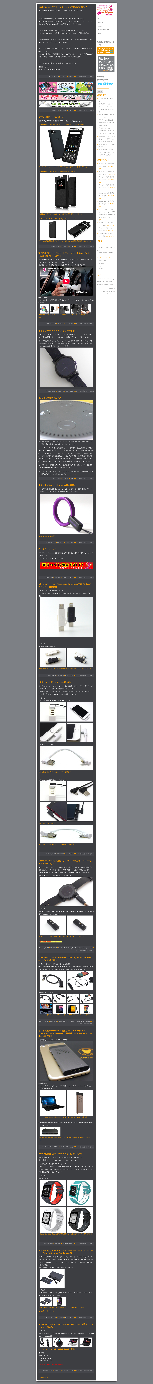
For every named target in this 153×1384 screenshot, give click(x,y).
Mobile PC (65, 1371)
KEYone (71, 246)
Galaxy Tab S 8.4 (101, 284)
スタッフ (100, 22)
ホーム (100, 19)
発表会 (111, 284)
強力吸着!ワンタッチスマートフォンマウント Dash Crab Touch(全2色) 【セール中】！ (65, 316)
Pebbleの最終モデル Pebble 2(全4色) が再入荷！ (61, 1154)
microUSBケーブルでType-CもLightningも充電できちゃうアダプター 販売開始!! (107, 138)
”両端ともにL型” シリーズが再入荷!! (55, 682)
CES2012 (99, 279)
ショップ (70, 76)
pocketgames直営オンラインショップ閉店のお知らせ (63, 7)
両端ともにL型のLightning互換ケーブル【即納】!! (55, 772)
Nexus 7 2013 (80, 1021)
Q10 (66, 1317)
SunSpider (102, 263)
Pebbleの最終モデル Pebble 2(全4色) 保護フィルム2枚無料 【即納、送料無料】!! (65, 1234)
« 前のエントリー (44, 1378)
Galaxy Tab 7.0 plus (107, 281)
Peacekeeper (102, 260)
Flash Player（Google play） (107, 252)
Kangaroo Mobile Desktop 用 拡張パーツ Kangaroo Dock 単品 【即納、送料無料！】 (64, 1139)
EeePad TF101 (106, 279)
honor (107, 284)
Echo (71, 478)
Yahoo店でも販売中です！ (47, 1311)
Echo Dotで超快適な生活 (50, 398)
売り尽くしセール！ (47, 549)
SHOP (99, 33)
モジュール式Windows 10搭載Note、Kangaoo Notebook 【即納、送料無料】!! (64, 1117)
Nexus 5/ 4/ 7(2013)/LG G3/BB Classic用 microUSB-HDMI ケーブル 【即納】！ (65, 1015)
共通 (72, 323)
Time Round (75, 948)
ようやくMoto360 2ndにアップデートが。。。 (60, 331)
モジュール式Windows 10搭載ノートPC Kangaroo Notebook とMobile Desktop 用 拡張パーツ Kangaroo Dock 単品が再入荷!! (66, 1033)
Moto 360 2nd (69, 391)
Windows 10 (64, 1147)
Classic (60, 1021)
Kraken (101, 269)
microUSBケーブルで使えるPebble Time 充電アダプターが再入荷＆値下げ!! (107, 152)
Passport (87, 1021)
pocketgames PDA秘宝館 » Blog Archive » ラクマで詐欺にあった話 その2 (107, 214)
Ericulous (112, 294)
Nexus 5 (73, 1021)
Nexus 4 (67, 1021)
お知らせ (65, 577)
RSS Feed (112, 288)
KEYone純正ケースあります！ (52, 117)
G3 (64, 1021)
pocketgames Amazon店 (47, 536)
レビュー (100, 26)
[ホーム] (105, 15)
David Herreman (110, 291)
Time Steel (83, 948)
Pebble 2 (60, 948)
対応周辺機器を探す (103, 29)
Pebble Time (67, 948)
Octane (101, 266)
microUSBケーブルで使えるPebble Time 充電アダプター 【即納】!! (61, 936)
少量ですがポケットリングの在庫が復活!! (57, 485)
